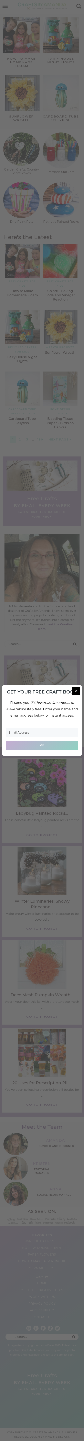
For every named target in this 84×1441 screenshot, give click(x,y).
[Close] (76, 691)
